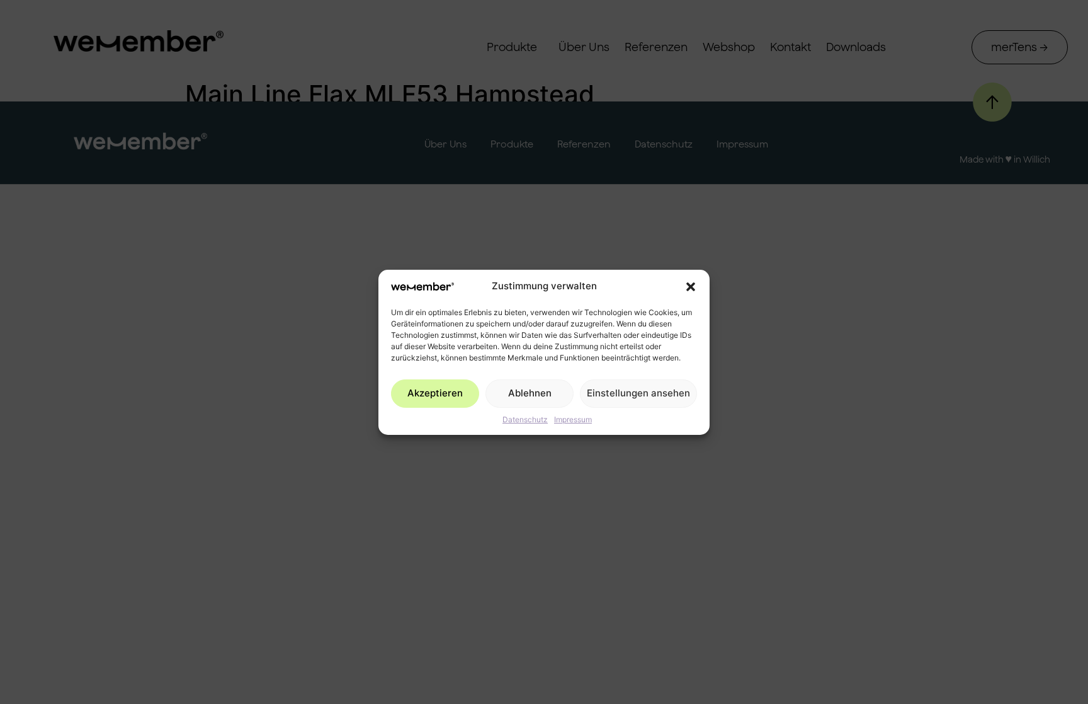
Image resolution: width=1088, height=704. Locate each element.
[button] (690, 286)
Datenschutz (525, 419)
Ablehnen (530, 393)
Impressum (573, 419)
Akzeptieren (435, 393)
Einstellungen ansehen (638, 393)
